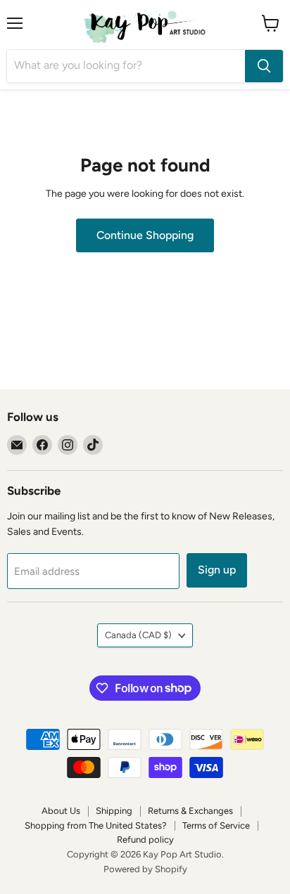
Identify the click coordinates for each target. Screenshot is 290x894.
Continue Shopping (145, 235)
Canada (138, 635)
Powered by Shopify (145, 869)
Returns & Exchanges (190, 810)
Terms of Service (216, 825)
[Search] (264, 66)
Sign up (217, 569)
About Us (61, 810)
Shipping (114, 810)
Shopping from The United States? (96, 825)
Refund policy (145, 839)
